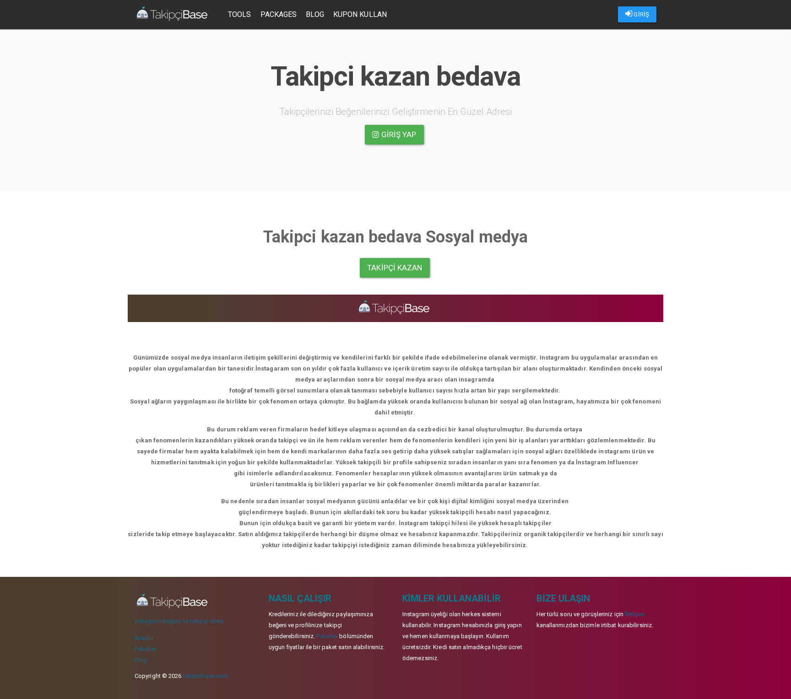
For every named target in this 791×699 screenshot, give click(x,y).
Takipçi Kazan (394, 267)
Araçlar (144, 637)
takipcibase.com (205, 675)
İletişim (635, 614)
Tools (239, 14)
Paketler (145, 648)
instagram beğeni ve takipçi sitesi (179, 621)
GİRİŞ (640, 14)
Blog (315, 14)
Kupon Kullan (360, 14)
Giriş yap (398, 134)
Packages (278, 14)
